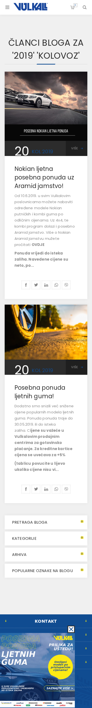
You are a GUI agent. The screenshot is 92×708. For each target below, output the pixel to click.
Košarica (75, 5)
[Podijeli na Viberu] (66, 285)
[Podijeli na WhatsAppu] (56, 285)
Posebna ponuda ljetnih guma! (40, 392)
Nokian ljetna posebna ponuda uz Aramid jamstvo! (44, 177)
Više (74, 148)
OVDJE (38, 244)
